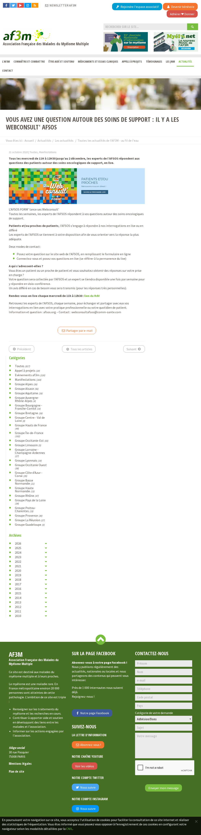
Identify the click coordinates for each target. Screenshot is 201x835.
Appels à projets (132, 61)
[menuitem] (6, 62)
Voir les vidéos (84, 766)
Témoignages (154, 61)
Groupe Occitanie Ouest (31, 466)
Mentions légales (20, 763)
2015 (18, 593)
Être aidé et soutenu (61, 61)
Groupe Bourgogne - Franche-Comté (28, 406)
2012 (18, 607)
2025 (18, 548)
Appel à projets (27, 370)
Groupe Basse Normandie (25, 481)
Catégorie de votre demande (154, 713)
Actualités (185, 61)
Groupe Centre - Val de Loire (30, 419)
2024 (18, 552)
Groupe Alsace (26, 389)
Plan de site (16, 771)
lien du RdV (92, 296)
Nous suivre (88, 787)
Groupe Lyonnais (28, 460)
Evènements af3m (30, 375)
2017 (18, 584)
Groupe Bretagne (29, 413)
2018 (18, 580)
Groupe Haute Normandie (25, 489)
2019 (18, 575)
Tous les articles (81, 349)
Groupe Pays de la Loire (30, 501)
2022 (18, 561)
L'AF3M (6, 61)
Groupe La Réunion (30, 520)
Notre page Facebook (94, 713)
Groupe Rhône (27, 496)
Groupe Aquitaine (29, 393)
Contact (7, 70)
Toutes (22, 366)
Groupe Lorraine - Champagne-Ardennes (30, 453)
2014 (18, 598)
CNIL (69, 829)
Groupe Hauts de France (31, 426)
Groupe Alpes (26, 384)
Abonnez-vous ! (90, 745)
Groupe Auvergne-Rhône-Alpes (27, 399)
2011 (18, 611)
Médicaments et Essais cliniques (98, 61)
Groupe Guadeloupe (30, 524)
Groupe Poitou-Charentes (25, 509)
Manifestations (28, 379)
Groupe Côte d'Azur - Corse (28, 474)
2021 (18, 566)
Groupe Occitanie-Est (31, 440)
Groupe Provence (28, 515)
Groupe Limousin (28, 445)
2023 (18, 557)
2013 (18, 602)
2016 (18, 589)
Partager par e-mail (79, 331)
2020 (18, 571)
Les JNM (170, 61)
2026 (18, 543)
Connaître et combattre (29, 61)
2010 (18, 616)
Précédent (23, 349)
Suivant (132, 349)
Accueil (29, 140)
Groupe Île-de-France (29, 434)
